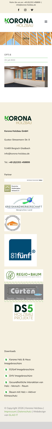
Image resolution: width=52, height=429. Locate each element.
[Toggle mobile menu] (46, 21)
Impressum (10, 411)
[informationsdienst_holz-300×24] (23, 180)
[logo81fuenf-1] (20, 235)
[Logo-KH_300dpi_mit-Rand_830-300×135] (23, 196)
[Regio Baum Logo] (23, 270)
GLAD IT (13, 414)
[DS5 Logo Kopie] (24, 306)
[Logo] (12, 216)
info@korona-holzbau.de (26, 5)
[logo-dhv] (12, 186)
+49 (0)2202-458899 (19, 162)
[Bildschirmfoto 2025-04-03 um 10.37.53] (23, 285)
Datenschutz (24, 411)
